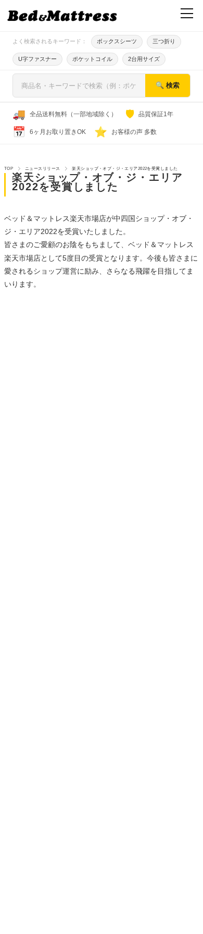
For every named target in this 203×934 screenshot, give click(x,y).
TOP (8, 168)
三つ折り (164, 41)
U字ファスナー (37, 59)
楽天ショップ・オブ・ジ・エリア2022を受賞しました (97, 181)
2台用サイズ (144, 59)
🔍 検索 (168, 85)
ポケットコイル (92, 59)
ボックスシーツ (117, 41)
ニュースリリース (42, 168)
